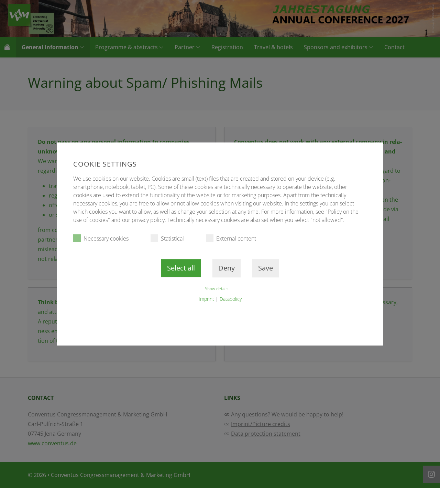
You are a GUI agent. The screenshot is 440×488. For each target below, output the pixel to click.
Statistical (172, 238)
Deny (226, 268)
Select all (181, 268)
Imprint (206, 299)
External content (236, 238)
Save (265, 268)
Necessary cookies (106, 238)
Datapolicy (231, 299)
